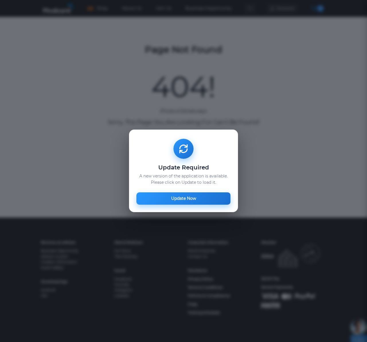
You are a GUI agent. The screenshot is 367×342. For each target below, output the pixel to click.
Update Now (183, 198)
